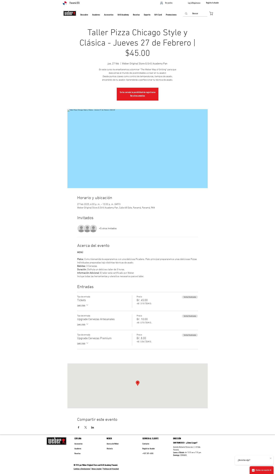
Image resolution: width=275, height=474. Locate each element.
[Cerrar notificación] (271, 458)
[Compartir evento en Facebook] (78, 427)
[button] (214, 13)
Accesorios (78, 444)
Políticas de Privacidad (111, 469)
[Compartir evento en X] (85, 427)
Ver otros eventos (137, 96)
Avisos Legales (97, 469)
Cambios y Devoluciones (82, 469)
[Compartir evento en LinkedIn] (92, 427)
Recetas (77, 454)
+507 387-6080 (148, 454)
